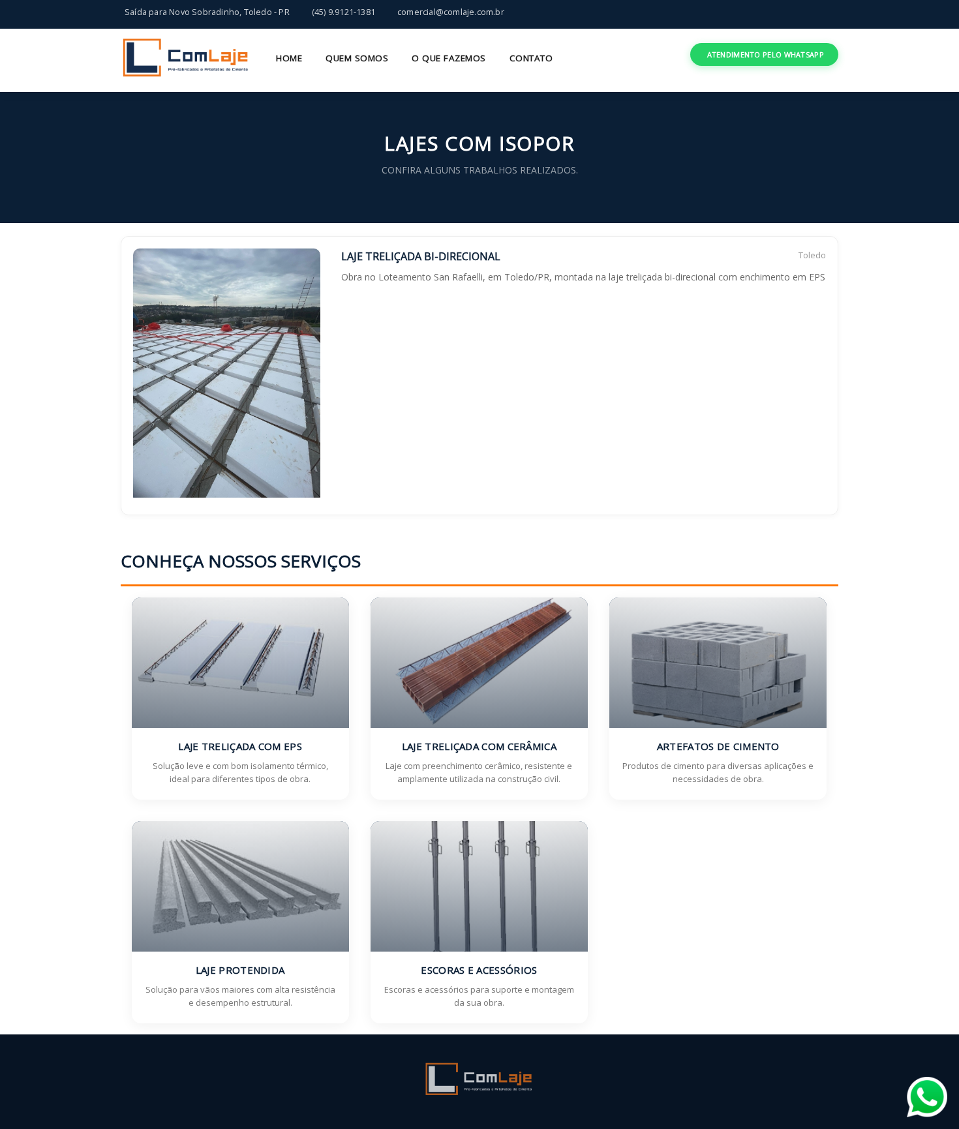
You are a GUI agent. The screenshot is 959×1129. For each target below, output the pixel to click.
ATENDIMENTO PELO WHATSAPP (766, 54)
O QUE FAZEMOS (449, 58)
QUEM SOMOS (357, 58)
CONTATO (531, 58)
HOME (289, 58)
